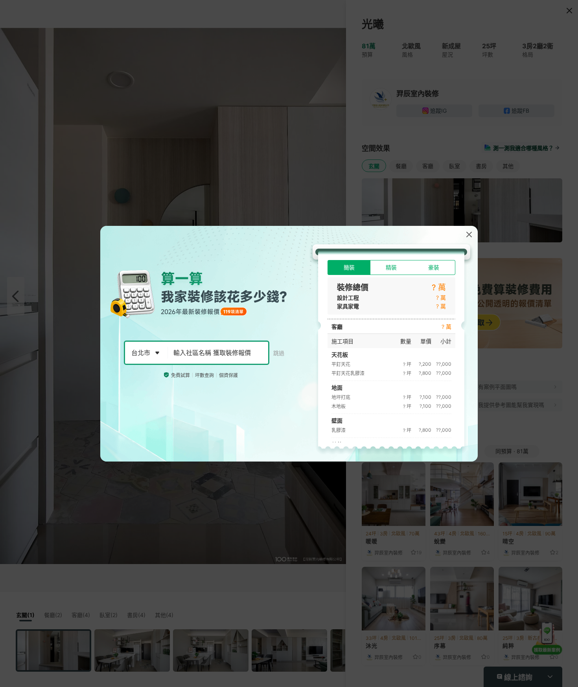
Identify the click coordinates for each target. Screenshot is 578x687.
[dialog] (289, 344)
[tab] (349, 267)
